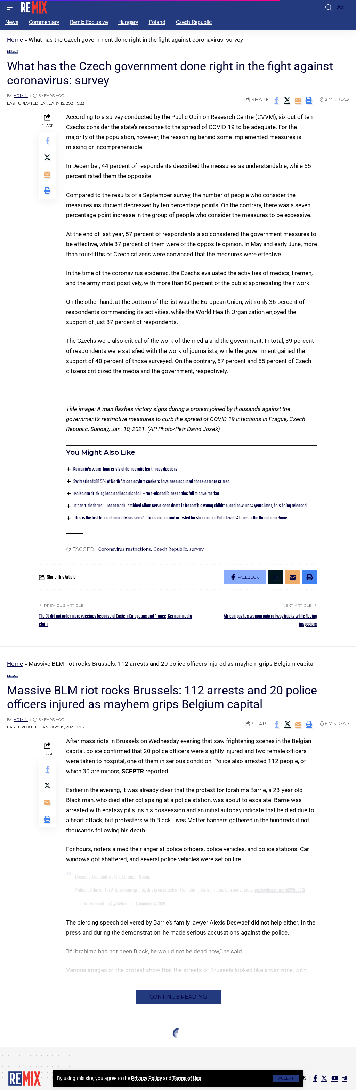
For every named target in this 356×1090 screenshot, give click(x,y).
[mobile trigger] (13, 7)
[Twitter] (324, 1078)
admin (21, 95)
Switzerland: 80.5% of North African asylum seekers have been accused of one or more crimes (151, 482)
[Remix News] (33, 7)
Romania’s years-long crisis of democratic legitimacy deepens (125, 470)
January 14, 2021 (151, 904)
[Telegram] (344, 1078)
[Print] (309, 99)
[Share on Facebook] (276, 99)
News (12, 52)
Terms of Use (186, 1078)
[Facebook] (315, 1078)
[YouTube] (335, 1078)
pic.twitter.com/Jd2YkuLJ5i (279, 890)
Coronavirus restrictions (124, 549)
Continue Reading (178, 996)
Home (15, 39)
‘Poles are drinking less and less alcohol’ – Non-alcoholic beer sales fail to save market (146, 494)
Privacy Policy (146, 1078)
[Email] (298, 99)
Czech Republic (170, 549)
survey (196, 549)
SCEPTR (133, 771)
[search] (328, 7)
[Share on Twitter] (287, 99)
